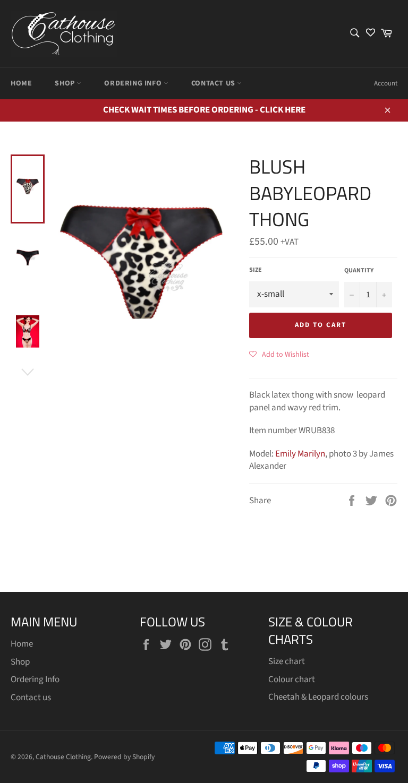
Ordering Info (133, 83)
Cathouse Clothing (63, 757)
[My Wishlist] (370, 34)
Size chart (286, 661)
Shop (65, 83)
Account (385, 83)
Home (21, 83)
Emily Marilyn (300, 454)
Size (255, 270)
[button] (279, 354)
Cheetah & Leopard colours (318, 697)
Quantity (358, 270)
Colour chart (291, 679)
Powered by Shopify (124, 757)
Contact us (214, 83)
